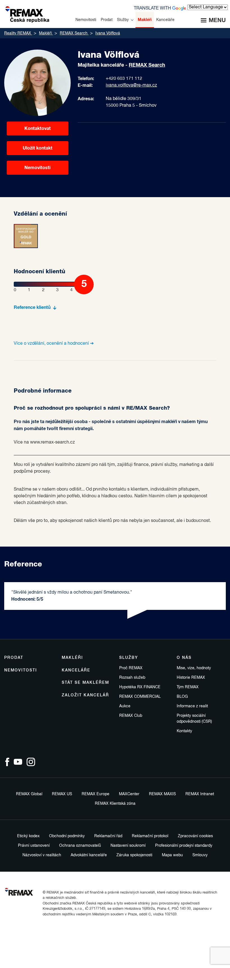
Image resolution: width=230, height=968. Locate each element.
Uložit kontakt (37, 148)
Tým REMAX (188, 687)
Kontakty (184, 731)
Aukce (124, 706)
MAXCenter (129, 794)
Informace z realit (192, 706)
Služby (128, 658)
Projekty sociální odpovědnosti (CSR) (194, 719)
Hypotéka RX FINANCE (139, 687)
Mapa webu (172, 855)
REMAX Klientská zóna (115, 804)
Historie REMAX (191, 678)
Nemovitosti (37, 167)
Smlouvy (200, 855)
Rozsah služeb (132, 678)
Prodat (13, 658)
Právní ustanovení (34, 846)
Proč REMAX (130, 668)
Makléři (72, 658)
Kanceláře (76, 670)
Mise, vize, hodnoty (194, 668)
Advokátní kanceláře (89, 855)
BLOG (182, 697)
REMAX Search (147, 65)
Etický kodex (28, 836)
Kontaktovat (37, 128)
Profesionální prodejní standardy (183, 846)
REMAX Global (29, 794)
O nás (184, 658)
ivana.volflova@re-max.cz (131, 85)
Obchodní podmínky (67, 836)
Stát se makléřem (85, 683)
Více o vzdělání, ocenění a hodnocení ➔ (54, 343)
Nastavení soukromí (128, 846)
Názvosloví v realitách (41, 855)
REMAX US (62, 794)
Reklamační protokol (150, 836)
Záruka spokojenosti (134, 855)
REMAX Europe (95, 794)
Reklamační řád (108, 836)
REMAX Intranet (199, 794)
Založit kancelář (85, 695)
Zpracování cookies (195, 836)
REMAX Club (130, 716)
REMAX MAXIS (162, 794)
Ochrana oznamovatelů (80, 846)
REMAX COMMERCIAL (140, 697)
